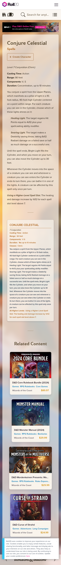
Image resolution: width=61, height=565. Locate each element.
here (28, 556)
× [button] (56, 541)
